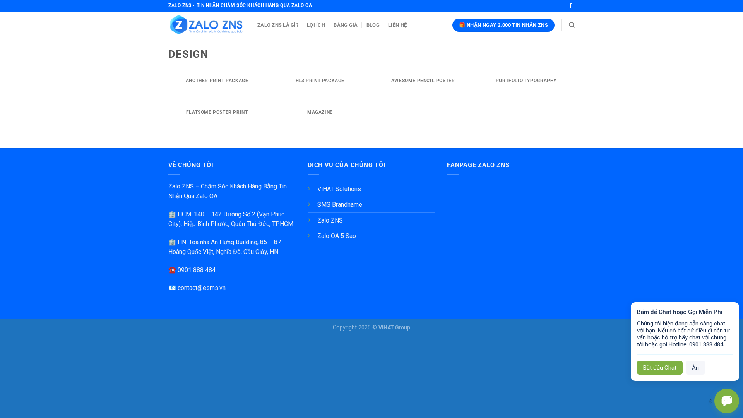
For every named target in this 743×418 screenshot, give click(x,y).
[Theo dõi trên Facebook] (570, 6)
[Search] (572, 25)
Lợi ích (316, 25)
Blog (373, 25)
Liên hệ (397, 25)
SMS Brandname (339, 204)
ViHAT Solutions (339, 189)
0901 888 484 (197, 270)
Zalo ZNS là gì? (277, 25)
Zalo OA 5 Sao (336, 236)
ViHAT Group (394, 327)
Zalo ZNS (330, 220)
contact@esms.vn (202, 287)
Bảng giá (346, 25)
